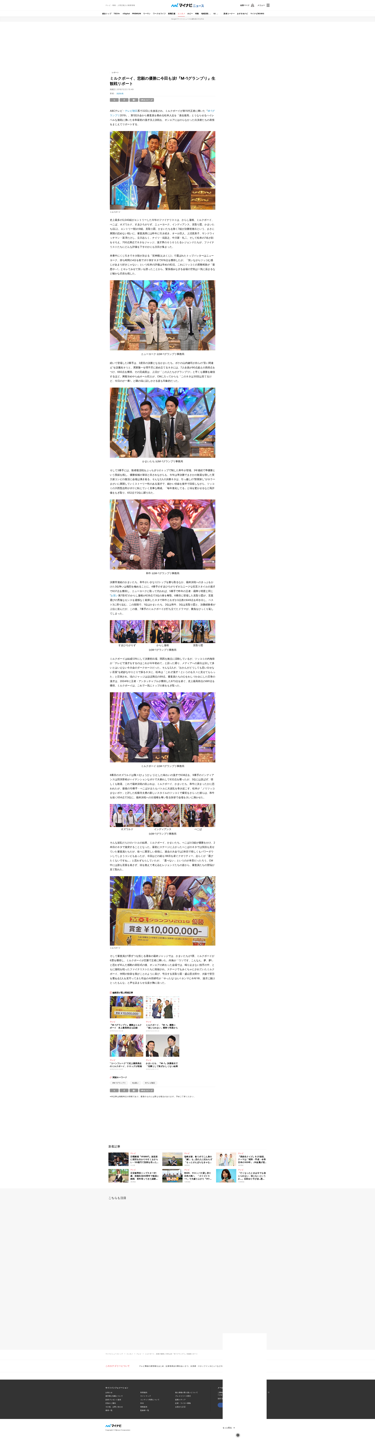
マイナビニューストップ (114, 1354)
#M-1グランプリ (119, 1083)
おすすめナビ (242, 13)
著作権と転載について (114, 1396)
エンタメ (181, 13)
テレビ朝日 (131, 110)
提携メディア (180, 1400)
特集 (197, 13)
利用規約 (143, 1392)
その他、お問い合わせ (114, 1407)
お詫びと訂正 (180, 1407)
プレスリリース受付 (183, 1396)
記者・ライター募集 (183, 1403)
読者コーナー (229, 13)
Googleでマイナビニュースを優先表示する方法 (187, 19)
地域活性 (205, 13)
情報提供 (143, 1407)
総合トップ (106, 13)
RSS (142, 1403)
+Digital (126, 13)
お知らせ (108, 1392)
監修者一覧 (144, 1410)
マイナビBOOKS (257, 13)
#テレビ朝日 (150, 1083)
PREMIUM (136, 13)
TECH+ (117, 13)
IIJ (215, 13)
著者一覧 (108, 1410)
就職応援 (171, 13)
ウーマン (147, 13)
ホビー (190, 13)
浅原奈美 (119, 93)
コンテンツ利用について (150, 1400)
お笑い (114, 595)
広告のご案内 (110, 1403)
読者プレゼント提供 (113, 1400)
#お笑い (135, 1083)
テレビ (139, 1354)
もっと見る (227, 1428)
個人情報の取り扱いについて (186, 1392)
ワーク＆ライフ (159, 13)
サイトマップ (145, 1396)
